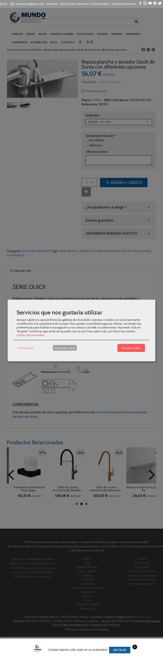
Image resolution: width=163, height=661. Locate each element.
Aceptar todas (131, 348)
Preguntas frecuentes (123, 3)
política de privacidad (30, 335)
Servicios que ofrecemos (74, 3)
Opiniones (52, 3)
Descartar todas (65, 348)
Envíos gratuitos (100, 3)
